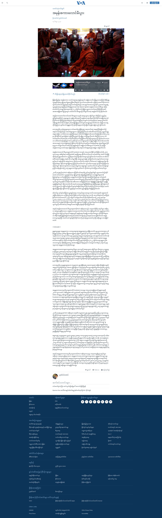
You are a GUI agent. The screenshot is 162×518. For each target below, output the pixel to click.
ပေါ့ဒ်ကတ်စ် (58, 404)
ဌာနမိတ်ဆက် (32, 491)
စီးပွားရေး (57, 430)
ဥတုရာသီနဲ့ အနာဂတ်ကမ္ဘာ (61, 427)
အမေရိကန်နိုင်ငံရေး (34, 437)
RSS (56, 401)
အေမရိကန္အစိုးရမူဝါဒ (60, 513)
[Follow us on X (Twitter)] (86, 401)
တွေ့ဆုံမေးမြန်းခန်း (60, 482)
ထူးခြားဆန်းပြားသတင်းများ (62, 444)
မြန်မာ (30, 401)
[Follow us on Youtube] (90, 401)
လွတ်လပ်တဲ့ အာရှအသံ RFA (62, 510)
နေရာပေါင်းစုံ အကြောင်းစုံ (114, 437)
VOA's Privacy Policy (87, 510)
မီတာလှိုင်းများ (59, 491)
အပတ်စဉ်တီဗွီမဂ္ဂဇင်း (34, 482)
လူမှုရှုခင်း (57, 447)
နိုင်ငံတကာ (32, 404)
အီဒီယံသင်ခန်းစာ (33, 456)
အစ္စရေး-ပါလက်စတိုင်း (35, 414)
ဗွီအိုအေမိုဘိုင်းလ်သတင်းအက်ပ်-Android (92, 501)
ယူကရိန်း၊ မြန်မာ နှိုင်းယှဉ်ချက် (63, 440)
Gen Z (109, 434)
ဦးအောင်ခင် (56, 18)
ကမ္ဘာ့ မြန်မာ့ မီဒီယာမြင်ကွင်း (36, 447)
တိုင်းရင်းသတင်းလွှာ (113, 424)
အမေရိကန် (32, 407)
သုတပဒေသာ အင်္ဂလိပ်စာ (114, 456)
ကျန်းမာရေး (85, 440)
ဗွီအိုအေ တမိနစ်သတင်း (114, 475)
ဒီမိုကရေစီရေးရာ (33, 434)
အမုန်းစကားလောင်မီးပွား (83, 82)
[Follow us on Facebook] (82, 401)
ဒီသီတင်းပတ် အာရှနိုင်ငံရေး (89, 434)
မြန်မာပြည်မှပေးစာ (86, 424)
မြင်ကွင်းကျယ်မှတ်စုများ (88, 427)
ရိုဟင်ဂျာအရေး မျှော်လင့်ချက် (89, 447)
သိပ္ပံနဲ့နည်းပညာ (59, 424)
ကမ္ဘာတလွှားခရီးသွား (87, 430)
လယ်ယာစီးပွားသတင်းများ (62, 437)
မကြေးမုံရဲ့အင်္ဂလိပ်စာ (60, 456)
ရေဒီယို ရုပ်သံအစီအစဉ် (35, 478)
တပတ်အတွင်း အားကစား (61, 434)
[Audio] (142, 3)
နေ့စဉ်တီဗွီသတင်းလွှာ (34, 475)
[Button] (106, 26)
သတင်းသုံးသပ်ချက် (58, 8)
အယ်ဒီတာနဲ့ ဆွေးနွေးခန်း (35, 424)
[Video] (147, 3)
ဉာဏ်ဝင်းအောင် (63, 18)
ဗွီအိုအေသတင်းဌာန (82, 84)
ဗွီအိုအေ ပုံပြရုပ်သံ (86, 482)
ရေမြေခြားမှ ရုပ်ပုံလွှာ (87, 475)
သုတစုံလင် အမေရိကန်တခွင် (115, 430)
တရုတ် (31, 411)
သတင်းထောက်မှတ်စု (34, 440)
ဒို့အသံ (109, 440)
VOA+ (30, 501)
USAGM (31, 510)
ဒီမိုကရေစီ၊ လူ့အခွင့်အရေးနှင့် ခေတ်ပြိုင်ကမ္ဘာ (40, 427)
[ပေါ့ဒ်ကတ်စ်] (106, 401)
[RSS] (102, 401)
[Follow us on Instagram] (94, 401)
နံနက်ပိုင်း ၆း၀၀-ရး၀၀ (34, 466)
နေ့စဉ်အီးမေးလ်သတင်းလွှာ (62, 407)
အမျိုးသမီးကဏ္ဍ (86, 444)
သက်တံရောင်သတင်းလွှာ (114, 444)
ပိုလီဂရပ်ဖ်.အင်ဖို (86, 478)
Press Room (32, 513)
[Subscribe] (110, 401)
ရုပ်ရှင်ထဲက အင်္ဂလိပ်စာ (87, 456)
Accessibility (85, 513)
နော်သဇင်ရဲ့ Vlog (112, 478)
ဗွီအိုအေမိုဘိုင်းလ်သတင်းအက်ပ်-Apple (65, 501)
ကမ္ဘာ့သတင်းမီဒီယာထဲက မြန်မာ (37, 444)
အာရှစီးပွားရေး (85, 437)
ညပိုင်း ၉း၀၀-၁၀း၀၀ (60, 466)
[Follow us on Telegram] (98, 401)
